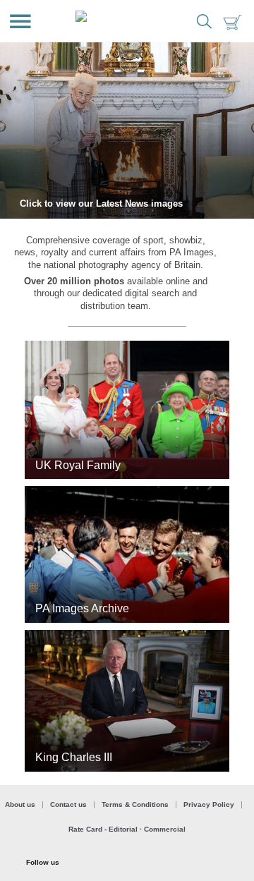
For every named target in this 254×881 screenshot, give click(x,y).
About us (20, 804)
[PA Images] (116, 21)
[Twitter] (91, 863)
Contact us (68, 804)
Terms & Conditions (135, 804)
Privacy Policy (208, 804)
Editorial (123, 829)
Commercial (165, 829)
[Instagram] (129, 863)
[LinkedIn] (207, 863)
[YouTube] (168, 863)
